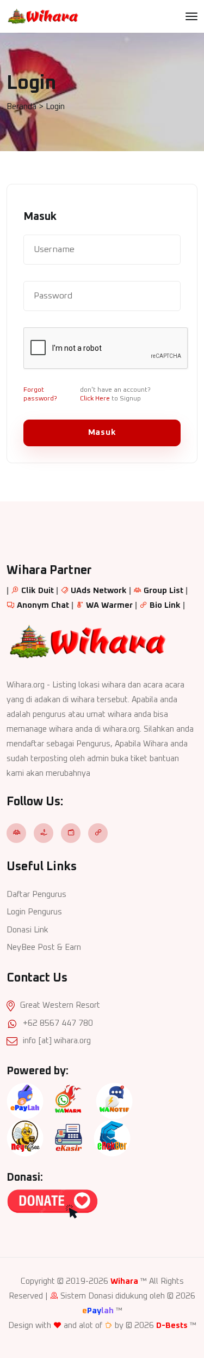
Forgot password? (40, 394)
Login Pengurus (34, 912)
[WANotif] (114, 1101)
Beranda (21, 107)
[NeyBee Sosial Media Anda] (25, 1138)
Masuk (102, 432)
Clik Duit (37, 591)
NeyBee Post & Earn (44, 947)
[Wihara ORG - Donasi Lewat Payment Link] (52, 1203)
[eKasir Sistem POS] (68, 1138)
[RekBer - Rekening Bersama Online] (112, 1138)
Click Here (95, 399)
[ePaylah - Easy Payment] (25, 1101)
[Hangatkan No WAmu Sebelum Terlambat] (68, 1101)
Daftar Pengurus (36, 894)
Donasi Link (27, 930)
